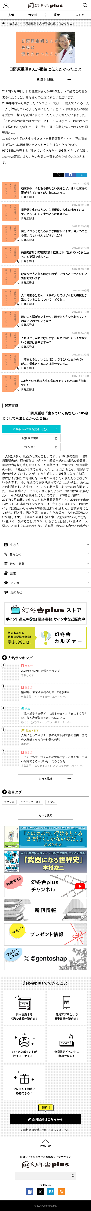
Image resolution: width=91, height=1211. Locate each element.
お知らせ (16, 592)
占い (52, 801)
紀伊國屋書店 (30, 438)
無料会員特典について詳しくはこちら (46, 1129)
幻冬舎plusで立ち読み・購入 (30, 429)
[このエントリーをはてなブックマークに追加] (50, 1193)
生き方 (14, 23)
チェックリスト (32, 801)
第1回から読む (46, 79)
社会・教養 (17, 563)
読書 (13, 573)
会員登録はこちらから (47, 1119)
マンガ (14, 583)
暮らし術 (15, 554)
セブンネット (30, 447)
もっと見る (45, 778)
